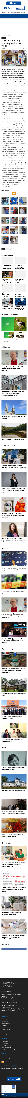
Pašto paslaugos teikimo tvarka (9, 1034)
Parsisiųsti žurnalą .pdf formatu (9, 1059)
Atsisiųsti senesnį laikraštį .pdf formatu (10, 1049)
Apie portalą (4, 12)
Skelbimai (18, 12)
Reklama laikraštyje (6, 1045)
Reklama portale (12, 12)
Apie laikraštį (4, 1041)
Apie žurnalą (4, 1057)
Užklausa (3, 1031)
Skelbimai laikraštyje (6, 1047)
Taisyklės (3, 1027)
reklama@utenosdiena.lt (11, 1002)
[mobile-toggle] (2, 16)
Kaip (24, 948)
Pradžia (3, 35)
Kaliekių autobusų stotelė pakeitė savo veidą (11, 43)
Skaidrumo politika (5, 1033)
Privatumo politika (5, 1029)
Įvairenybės (8, 35)
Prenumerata (4, 1043)
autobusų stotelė (9, 249)
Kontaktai (23, 12)
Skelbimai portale (5, 1023)
